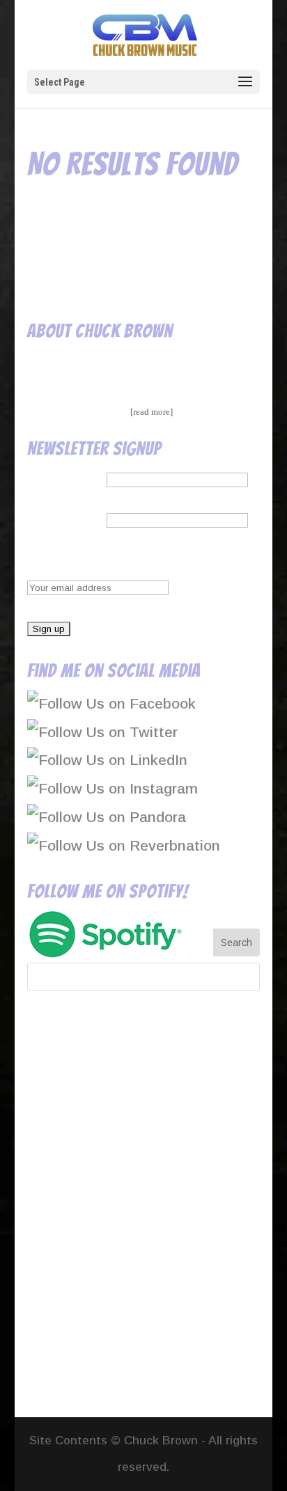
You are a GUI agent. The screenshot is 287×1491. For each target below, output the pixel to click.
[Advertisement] (143, 1207)
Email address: (77, 559)
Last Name (64, 518)
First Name (64, 478)
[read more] (151, 412)
